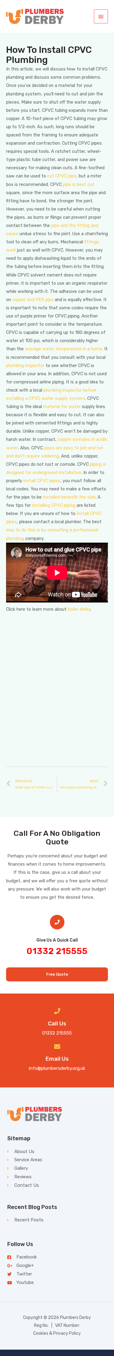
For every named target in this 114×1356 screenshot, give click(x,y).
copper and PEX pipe (33, 299)
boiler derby (79, 609)
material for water (62, 406)
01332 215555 (57, 951)
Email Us (57, 1059)
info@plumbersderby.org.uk (57, 1068)
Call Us (57, 1023)
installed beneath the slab (69, 497)
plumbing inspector (25, 365)
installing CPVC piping (53, 505)
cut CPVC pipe (61, 176)
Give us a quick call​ (57, 940)
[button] (57, 974)
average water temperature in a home (63, 349)
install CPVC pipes (41, 480)
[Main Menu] (101, 16)
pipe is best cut (79, 184)
